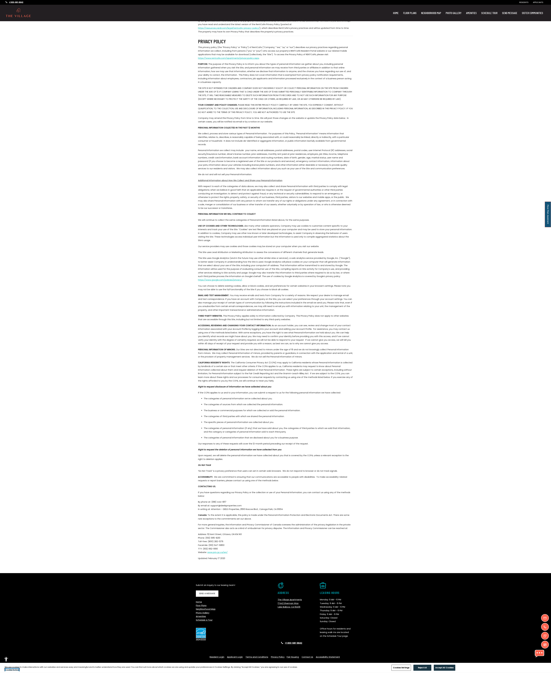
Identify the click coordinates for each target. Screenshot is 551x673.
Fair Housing (293, 657)
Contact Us (307, 657)
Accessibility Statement (328, 656)
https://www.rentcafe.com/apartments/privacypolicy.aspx (228, 58)
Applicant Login (235, 656)
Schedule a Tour (204, 620)
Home (396, 13)
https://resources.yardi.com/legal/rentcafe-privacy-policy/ (229, 28)
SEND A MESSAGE (207, 593)
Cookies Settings (401, 667)
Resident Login (217, 656)
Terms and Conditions (257, 656)
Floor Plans (410, 13)
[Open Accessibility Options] (6, 659)
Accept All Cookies (444, 667)
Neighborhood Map (431, 13)
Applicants (539, 2)
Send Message (509, 13)
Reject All (422, 667)
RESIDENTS (525, 2)
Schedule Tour (489, 13)
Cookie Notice (12, 670)
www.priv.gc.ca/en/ (217, 552)
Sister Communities (532, 13)
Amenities (471, 13)
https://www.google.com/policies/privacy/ (220, 279)
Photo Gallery (453, 13)
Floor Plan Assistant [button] (548, 216)
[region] (275, 668)
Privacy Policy (278, 656)
